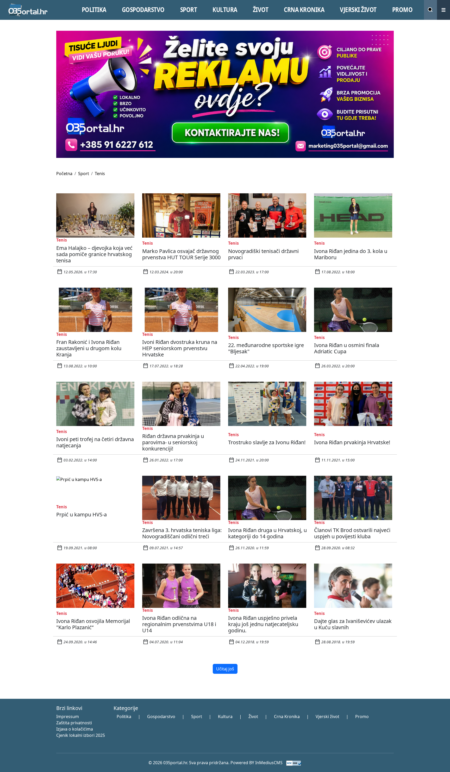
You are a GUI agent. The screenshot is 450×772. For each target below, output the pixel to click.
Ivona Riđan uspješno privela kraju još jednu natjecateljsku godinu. (263, 624)
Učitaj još (225, 669)
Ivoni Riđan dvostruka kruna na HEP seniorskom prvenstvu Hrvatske (179, 348)
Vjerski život (327, 716)
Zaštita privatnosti (74, 723)
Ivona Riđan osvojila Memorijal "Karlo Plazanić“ (93, 624)
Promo (362, 716)
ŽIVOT (260, 9)
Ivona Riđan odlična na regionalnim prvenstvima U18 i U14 (179, 624)
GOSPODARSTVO (143, 9)
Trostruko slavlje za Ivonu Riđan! (266, 442)
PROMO (402, 9)
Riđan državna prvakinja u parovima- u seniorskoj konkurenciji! (173, 442)
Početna (64, 173)
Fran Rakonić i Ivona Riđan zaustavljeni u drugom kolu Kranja (88, 348)
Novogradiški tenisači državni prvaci (263, 254)
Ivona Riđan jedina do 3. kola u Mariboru (350, 254)
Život (253, 716)
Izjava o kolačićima (74, 729)
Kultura (225, 716)
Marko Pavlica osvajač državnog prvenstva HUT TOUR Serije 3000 (181, 254)
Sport (83, 173)
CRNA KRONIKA (304, 9)
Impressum (67, 716)
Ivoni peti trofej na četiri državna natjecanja (95, 442)
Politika (124, 716)
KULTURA (225, 9)
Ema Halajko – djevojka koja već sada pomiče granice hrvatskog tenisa (94, 254)
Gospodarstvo (161, 716)
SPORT (188, 9)
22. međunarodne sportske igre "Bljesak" (266, 348)
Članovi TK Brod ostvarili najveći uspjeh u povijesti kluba (352, 533)
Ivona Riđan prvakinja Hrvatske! (352, 442)
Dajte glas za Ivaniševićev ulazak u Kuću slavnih (353, 624)
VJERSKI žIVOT (358, 9)
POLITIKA (94, 9)
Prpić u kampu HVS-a (81, 514)
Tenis (100, 173)
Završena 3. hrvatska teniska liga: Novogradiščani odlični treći (182, 533)
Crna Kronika (287, 716)
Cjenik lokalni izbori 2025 (80, 735)
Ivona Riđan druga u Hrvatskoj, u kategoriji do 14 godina (267, 533)
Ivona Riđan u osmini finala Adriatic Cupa (346, 348)
